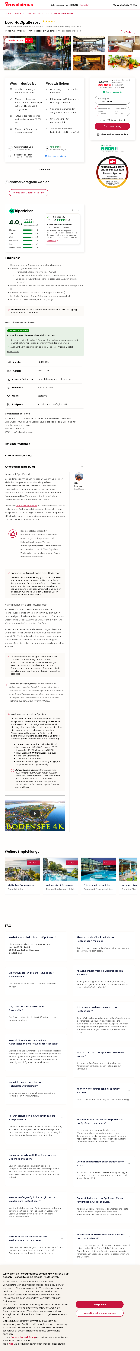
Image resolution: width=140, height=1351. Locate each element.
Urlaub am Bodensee (26, 505)
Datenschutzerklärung (23, 1337)
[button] (37, 53)
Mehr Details (13, 351)
